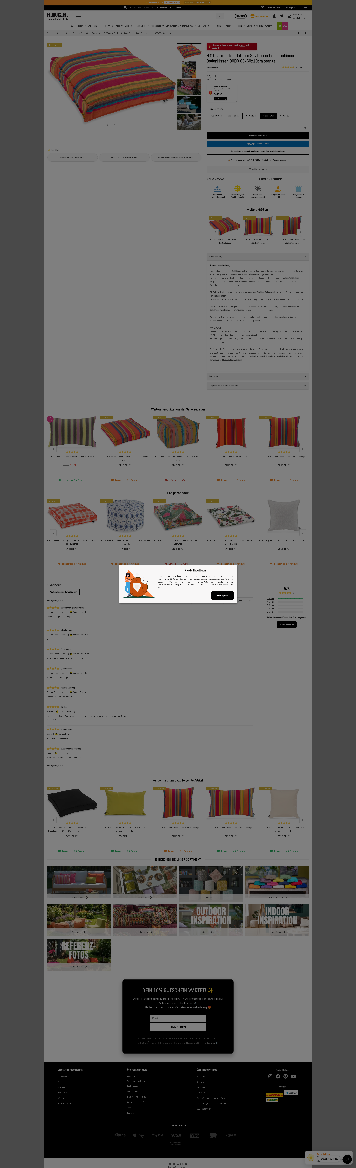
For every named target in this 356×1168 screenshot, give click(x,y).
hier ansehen (224, 585)
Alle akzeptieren (222, 595)
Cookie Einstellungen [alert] (195, 570)
